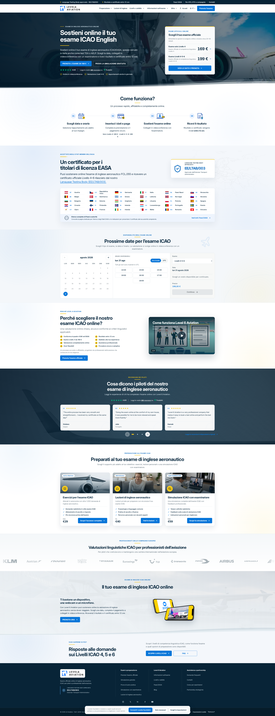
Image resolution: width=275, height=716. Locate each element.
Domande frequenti (193, 675)
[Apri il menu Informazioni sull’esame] (167, 8)
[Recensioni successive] (147, 434)
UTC (164, 260)
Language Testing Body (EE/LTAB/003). (83, 181)
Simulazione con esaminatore (131, 690)
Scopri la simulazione (198, 521)
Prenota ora (68, 620)
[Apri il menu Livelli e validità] (143, 8)
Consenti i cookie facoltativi (140, 710)
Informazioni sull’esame (156, 8)
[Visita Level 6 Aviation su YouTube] (152, 701)
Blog (155, 690)
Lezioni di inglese (120, 8)
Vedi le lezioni (148, 521)
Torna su (211, 712)
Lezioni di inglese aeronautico (131, 694)
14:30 (123, 270)
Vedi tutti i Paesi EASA (201, 218)
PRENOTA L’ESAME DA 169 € (74, 64)
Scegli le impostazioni (178, 710)
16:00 (123, 275)
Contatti (212, 2)
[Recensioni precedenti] (127, 434)
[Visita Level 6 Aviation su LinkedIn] (137, 701)
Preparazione (104, 8)
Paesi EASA (177, 2)
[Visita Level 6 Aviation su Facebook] (145, 701)
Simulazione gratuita (128, 680)
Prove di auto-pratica (128, 685)
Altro (173, 8)
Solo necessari (160, 710)
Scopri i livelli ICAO (157, 653)
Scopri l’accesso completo (91, 521)
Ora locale (156, 260)
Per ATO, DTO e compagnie (195, 2)
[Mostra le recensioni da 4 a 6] (137, 434)
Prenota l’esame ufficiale (72, 358)
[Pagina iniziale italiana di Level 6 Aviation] (70, 8)
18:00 (141, 281)
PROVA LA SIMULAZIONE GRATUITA (110, 64)
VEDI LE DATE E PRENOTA (188, 68)
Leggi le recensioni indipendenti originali (200, 434)
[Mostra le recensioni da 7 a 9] (142, 434)
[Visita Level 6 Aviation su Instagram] (123, 701)
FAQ (184, 653)
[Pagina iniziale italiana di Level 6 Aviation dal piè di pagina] (72, 673)
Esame (174, 256)
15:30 (159, 270)
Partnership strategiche (195, 690)
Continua (192, 292)
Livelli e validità (136, 8)
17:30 (159, 275)
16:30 (141, 275)
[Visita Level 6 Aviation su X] (130, 701)
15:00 (141, 270)
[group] (137, 561)
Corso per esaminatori (194, 685)
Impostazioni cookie (199, 712)
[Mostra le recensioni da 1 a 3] (132, 434)
